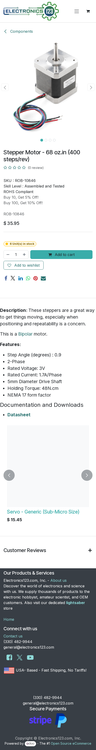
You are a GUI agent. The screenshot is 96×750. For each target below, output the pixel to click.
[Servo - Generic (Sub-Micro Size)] (48, 466)
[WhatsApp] (28, 278)
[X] (12, 278)
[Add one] (24, 254)
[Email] (43, 278)
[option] (48, 475)
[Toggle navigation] (76, 11)
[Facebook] (5, 278)
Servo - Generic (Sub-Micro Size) (43, 512)
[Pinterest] (35, 278)
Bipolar (25, 334)
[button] (5, 87)
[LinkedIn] (20, 278)
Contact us (13, 636)
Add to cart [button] (64, 254)
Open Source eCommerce (71, 743)
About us (58, 580)
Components (21, 31)
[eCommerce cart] (88, 11)
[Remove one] (8, 254)
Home (8, 619)
